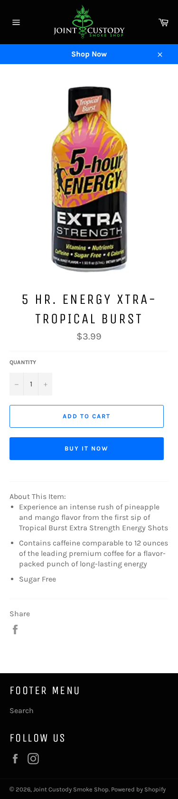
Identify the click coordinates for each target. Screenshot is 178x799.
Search (21, 710)
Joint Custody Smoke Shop (71, 789)
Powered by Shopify (138, 789)
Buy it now (87, 448)
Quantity (22, 362)
